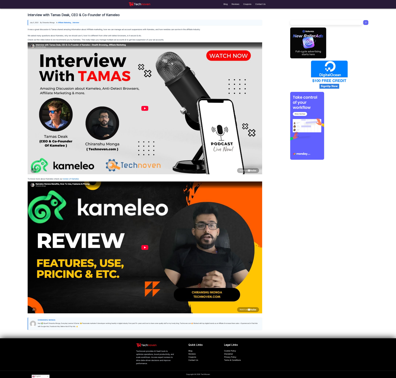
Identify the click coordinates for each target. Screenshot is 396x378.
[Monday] (307, 126)
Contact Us (260, 4)
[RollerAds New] (308, 43)
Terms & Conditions (232, 360)
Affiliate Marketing (64, 23)
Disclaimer (228, 354)
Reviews (235, 4)
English (38, 376)
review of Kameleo (71, 179)
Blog (225, 4)
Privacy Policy (230, 357)
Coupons (247, 4)
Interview (76, 23)
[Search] (365, 22)
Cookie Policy (230, 351)
